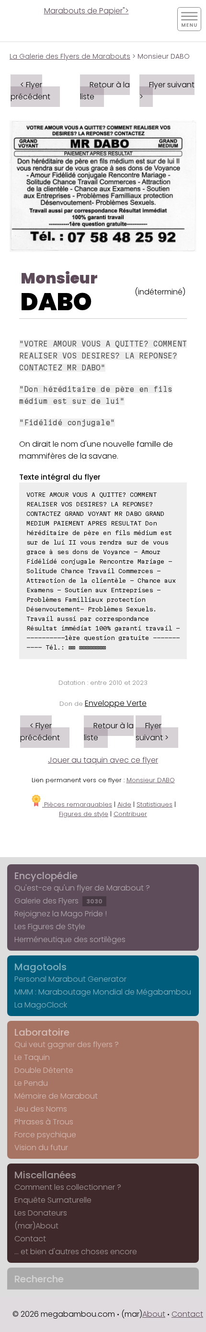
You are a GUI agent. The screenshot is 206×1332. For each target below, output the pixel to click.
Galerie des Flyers (58, 900)
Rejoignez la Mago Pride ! (60, 913)
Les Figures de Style (49, 926)
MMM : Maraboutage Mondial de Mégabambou (102, 991)
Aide (124, 804)
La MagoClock (40, 1004)
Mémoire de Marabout (56, 1096)
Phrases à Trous (43, 1121)
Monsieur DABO (150, 780)
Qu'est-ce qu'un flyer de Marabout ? (82, 887)
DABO (56, 302)
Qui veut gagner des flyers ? (66, 1044)
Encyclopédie (46, 875)
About (153, 1314)
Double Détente (43, 1070)
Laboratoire (41, 1032)
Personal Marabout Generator (70, 979)
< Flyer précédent (30, 90)
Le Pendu (31, 1083)
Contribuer (130, 813)
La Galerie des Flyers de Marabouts (70, 56)
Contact (30, 1238)
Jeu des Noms (40, 1108)
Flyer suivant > (167, 90)
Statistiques (154, 804)
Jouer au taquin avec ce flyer (103, 760)
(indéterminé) (160, 291)
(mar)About (36, 1225)
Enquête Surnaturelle (53, 1200)
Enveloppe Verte (116, 703)
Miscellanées (45, 1175)
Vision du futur (41, 1147)
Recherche (39, 1279)
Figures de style (83, 813)
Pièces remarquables (77, 804)
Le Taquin (32, 1057)
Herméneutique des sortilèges (70, 939)
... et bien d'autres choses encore (75, 1251)
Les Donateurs (40, 1212)
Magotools (40, 967)
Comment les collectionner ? (67, 1187)
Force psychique (45, 1134)
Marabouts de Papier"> (86, 10)
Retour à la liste (105, 90)
